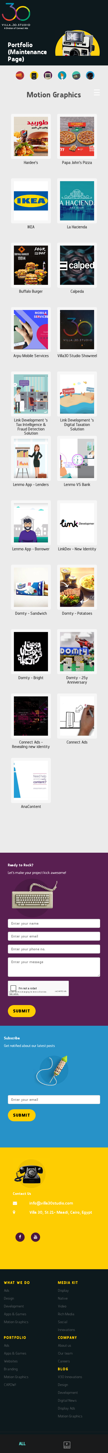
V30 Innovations (70, 1376)
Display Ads (66, 1408)
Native (63, 1298)
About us (64, 1345)
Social (62, 1321)
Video (62, 1306)
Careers (64, 1361)
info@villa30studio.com (51, 1203)
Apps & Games (15, 1314)
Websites (11, 1361)
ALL (22, 1443)
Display (63, 1290)
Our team (65, 1353)
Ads (6, 1290)
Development (14, 1306)
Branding (11, 1369)
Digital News (67, 1400)
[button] (22, 1011)
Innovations (66, 1329)
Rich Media (66, 1314)
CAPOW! (10, 1384)
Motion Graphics (16, 1321)
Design (9, 1298)
